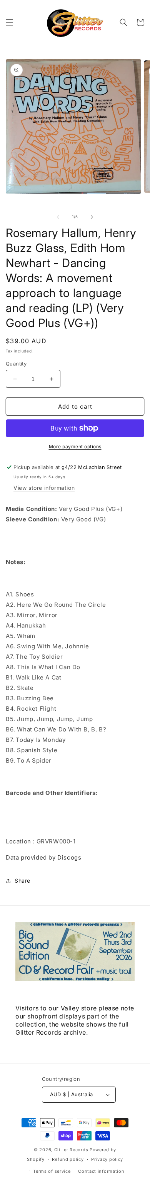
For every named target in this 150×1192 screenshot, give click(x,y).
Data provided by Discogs (43, 857)
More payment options (75, 446)
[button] (9, 22)
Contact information (101, 1171)
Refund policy (67, 1159)
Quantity (16, 364)
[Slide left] (58, 217)
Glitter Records (71, 1149)
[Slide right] (91, 217)
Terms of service (51, 1171)
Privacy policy (107, 1159)
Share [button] (22, 880)
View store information (44, 487)
